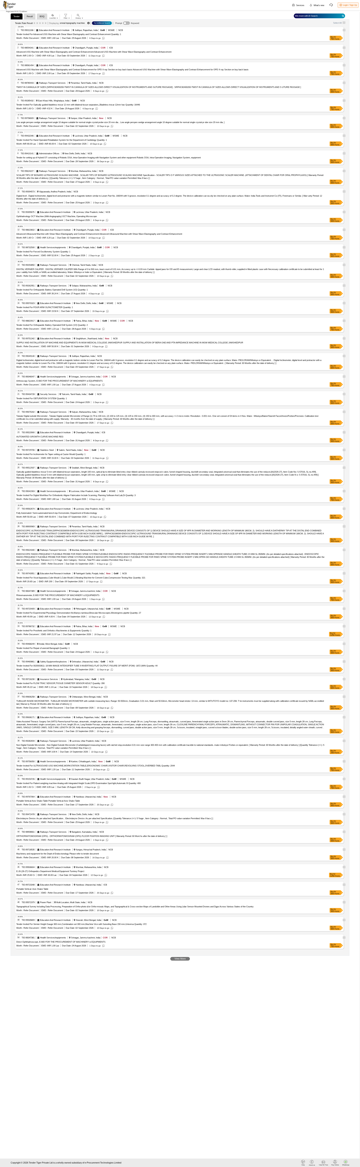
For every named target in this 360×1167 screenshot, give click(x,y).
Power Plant (45, 902)
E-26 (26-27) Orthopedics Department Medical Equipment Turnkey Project (50, 871)
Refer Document (31, 38)
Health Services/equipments (53, 247)
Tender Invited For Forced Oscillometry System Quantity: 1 (43, 251)
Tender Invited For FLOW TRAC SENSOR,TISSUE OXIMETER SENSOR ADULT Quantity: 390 (60, 683)
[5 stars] (46, 23)
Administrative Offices (49, 153)
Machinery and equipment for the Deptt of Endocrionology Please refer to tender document (57, 853)
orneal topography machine (72, 23)
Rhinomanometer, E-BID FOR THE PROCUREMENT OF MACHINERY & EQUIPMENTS (57, 595)
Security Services (48, 394)
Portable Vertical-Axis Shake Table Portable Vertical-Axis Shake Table (48, 801)
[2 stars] (37, 23)
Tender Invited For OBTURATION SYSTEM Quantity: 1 (41, 398)
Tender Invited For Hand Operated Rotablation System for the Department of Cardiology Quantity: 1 (61, 140)
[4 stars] (43, 23)
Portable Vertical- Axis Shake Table (32, 889)
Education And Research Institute (54, 30)
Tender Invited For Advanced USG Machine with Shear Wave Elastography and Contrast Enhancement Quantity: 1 (68, 34)
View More (180, 958)
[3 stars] (40, 23)
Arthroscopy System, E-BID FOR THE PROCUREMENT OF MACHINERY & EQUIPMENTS (59, 381)
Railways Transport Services (52, 83)
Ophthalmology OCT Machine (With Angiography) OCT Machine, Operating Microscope (56, 216)
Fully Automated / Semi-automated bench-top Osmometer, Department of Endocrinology (56, 513)
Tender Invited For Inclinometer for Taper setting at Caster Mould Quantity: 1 (51, 454)
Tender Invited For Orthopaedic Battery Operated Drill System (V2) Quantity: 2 (52, 325)
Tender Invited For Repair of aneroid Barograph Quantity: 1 (43, 648)
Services (300, 5)
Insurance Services (49, 679)
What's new (318, 5)
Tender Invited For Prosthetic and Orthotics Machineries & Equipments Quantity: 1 (53, 630)
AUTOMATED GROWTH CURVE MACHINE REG (39, 436)
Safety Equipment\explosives (53, 661)
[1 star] (34, 23)
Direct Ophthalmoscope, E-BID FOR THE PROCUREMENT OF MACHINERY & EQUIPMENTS (60, 942)
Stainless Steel (47, 450)
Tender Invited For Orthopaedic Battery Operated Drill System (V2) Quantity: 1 (52, 290)
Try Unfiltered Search (102, 23)
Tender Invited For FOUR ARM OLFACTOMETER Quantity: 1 (44, 307)
